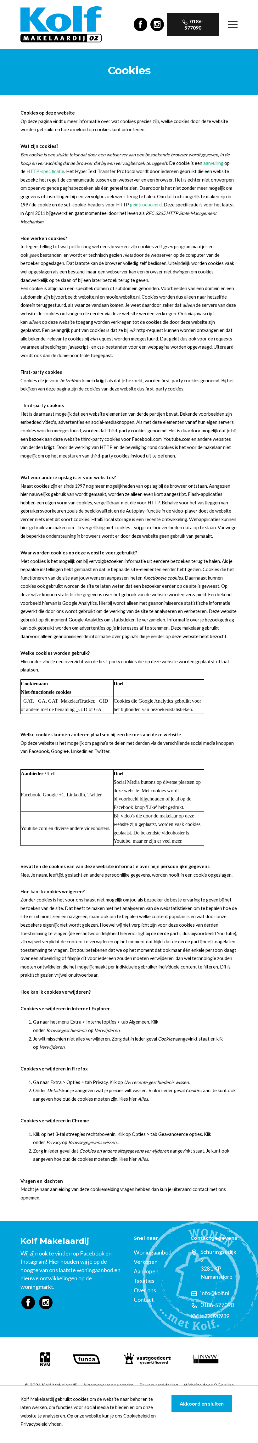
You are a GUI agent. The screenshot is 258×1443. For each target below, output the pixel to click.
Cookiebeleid (136, 1415)
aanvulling (213, 163)
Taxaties (144, 1280)
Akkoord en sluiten (202, 1404)
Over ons (145, 1290)
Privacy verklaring (158, 1385)
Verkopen (146, 1261)
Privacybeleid (34, 1424)
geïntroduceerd (146, 204)
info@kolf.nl (214, 1292)
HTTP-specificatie (45, 171)
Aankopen (146, 1271)
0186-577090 (193, 24)
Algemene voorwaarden (108, 1385)
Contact (144, 1299)
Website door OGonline (209, 1385)
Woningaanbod (152, 1252)
